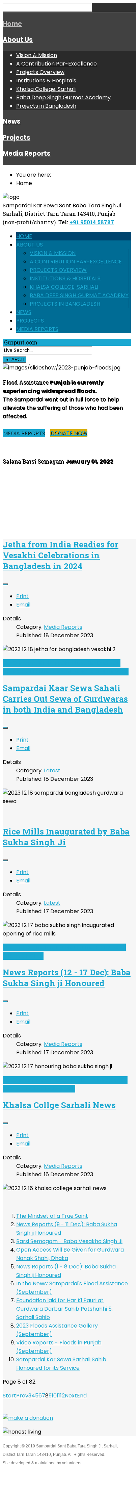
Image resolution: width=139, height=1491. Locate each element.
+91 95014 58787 (92, 222)
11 (58, 1395)
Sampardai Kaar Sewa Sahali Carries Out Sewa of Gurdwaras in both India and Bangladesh (65, 699)
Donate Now (68, 433)
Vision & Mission (36, 55)
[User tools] (5, 584)
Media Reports (27, 153)
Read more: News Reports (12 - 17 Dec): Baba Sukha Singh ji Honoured (65, 1084)
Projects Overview (40, 72)
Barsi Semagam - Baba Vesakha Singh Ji (69, 1241)
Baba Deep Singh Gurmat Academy (63, 97)
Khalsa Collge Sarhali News (59, 1105)
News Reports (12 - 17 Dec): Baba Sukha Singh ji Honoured (67, 977)
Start (9, 1395)
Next (71, 1395)
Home (12, 23)
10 (54, 1395)
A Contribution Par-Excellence (56, 64)
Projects (16, 137)
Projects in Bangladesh (46, 106)
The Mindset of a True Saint (52, 1216)
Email (23, 605)
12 (62, 1395)
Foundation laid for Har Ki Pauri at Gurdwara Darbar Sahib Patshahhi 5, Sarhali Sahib (64, 1308)
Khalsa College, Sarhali (46, 89)
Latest (52, 770)
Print (22, 596)
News (12, 121)
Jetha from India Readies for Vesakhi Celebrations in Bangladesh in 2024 (60, 555)
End (82, 1395)
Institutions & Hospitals (46, 80)
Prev (22, 1395)
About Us (18, 39)
